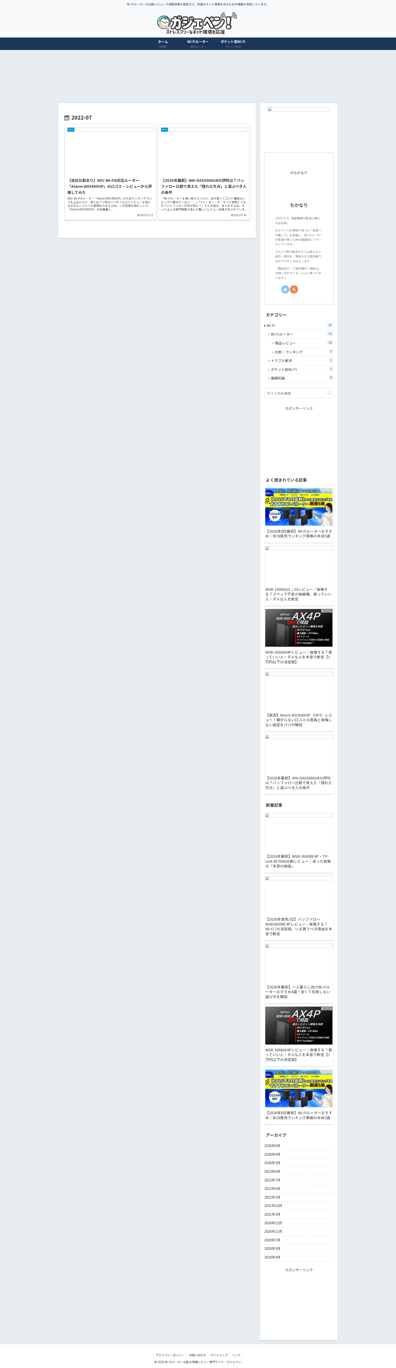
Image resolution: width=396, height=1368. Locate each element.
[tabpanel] (89, 74)
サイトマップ (219, 1355)
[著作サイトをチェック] (285, 289)
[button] (329, 393)
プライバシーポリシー (170, 1355)
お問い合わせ (197, 1355)
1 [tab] (192, 101)
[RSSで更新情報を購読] (294, 289)
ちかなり (299, 205)
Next (334, 75)
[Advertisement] (299, 440)
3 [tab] (204, 101)
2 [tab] (198, 101)
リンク (236, 1355)
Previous (61, 75)
